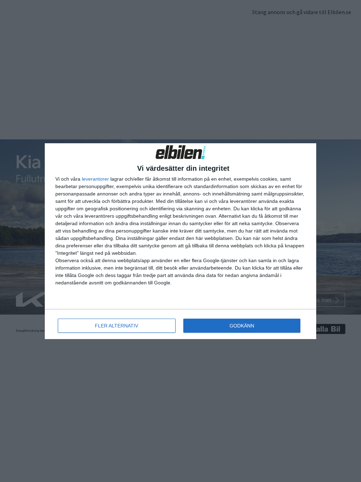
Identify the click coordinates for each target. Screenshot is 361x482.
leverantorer (95, 178)
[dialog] (180, 241)
